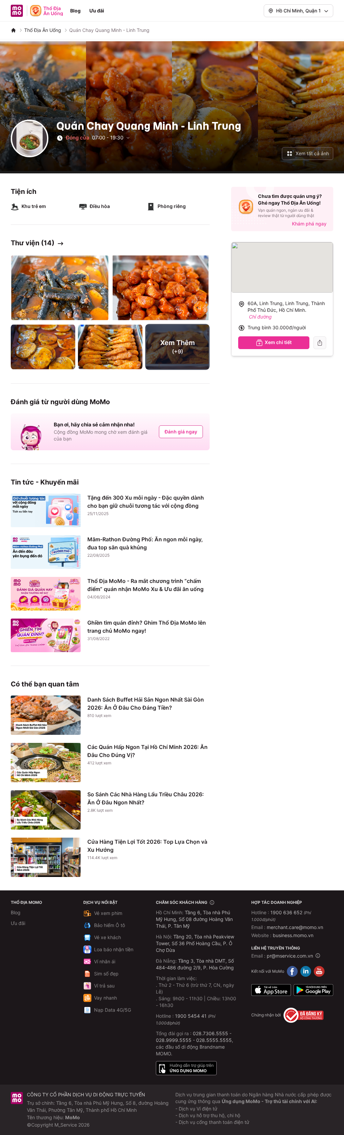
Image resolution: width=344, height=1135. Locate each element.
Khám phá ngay (309, 223)
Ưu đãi (96, 10)
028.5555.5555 (214, 1040)
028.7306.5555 (210, 1033)
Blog (75, 10)
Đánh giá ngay (181, 431)
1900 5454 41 (191, 1016)
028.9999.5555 (173, 1040)
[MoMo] (13, 30)
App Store (271, 990)
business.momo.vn (293, 935)
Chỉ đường (260, 317)
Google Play (313, 990)
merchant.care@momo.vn (295, 927)
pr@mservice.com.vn (290, 956)
